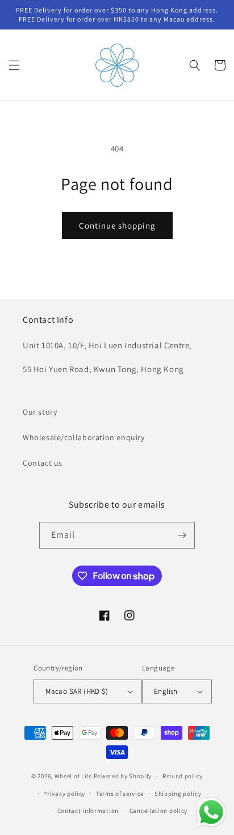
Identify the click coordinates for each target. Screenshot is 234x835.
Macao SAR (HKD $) (76, 691)
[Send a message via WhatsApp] (211, 812)
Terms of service (120, 794)
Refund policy (182, 776)
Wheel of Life (73, 776)
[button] (14, 65)
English (166, 691)
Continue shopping (117, 225)
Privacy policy (64, 794)
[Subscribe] (181, 535)
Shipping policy (178, 794)
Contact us (42, 463)
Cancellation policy (158, 811)
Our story (40, 412)
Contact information (88, 811)
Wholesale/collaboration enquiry (84, 437)
